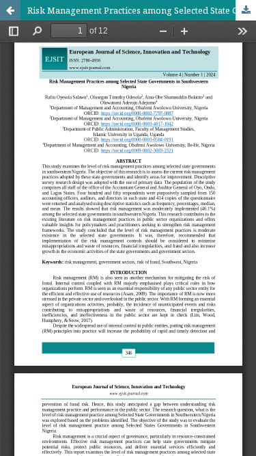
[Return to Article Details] (10, 10)
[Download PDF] (246, 10)
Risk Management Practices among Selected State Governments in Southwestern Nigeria (141, 10)
